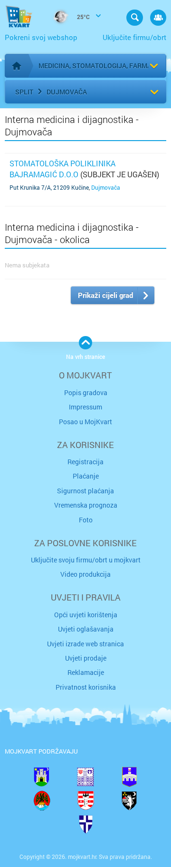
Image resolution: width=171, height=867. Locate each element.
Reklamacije (85, 672)
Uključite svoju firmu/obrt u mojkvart (86, 559)
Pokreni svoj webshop (41, 37)
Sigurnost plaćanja (85, 490)
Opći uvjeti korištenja (85, 614)
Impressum (85, 406)
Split (24, 91)
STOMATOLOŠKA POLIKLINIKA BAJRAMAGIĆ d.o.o (62, 168)
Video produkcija (85, 574)
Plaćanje (86, 475)
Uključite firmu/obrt (134, 37)
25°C (83, 16)
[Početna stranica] (16, 66)
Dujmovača (67, 91)
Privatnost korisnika (86, 687)
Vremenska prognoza (85, 505)
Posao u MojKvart (85, 421)
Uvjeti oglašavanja (86, 628)
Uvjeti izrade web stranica (85, 643)
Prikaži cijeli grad (105, 295)
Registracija (85, 461)
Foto (86, 519)
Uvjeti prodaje (85, 658)
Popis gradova (85, 392)
